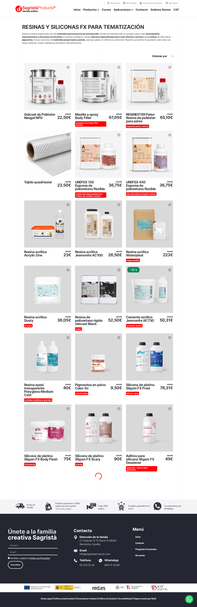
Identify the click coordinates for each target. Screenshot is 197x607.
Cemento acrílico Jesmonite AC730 (140, 319)
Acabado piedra (134, 325)
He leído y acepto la (30, 558)
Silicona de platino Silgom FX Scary (89, 457)
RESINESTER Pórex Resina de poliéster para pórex (141, 117)
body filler (93, 123)
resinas (144, 126)
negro (78, 329)
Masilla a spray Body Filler (86, 116)
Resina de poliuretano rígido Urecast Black (89, 320)
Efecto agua (132, 393)
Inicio (138, 537)
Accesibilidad (125, 598)
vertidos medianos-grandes (38, 400)
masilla (79, 125)
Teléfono (85, 560)
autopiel (144, 194)
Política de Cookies (107, 598)
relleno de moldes (84, 196)
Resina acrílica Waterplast (137, 253)
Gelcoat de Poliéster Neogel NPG (39, 116)
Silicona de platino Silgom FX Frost (140, 386)
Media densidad (83, 194)
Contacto (139, 543)
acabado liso (82, 123)
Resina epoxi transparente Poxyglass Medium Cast (38, 390)
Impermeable (133, 260)
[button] (68, 66)
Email (83, 550)
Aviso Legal (46, 598)
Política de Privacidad (39, 558)
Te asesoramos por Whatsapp (172, 507)
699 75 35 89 (112, 565)
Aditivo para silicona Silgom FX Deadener (140, 459)
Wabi (153, 598)
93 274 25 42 (87, 565)
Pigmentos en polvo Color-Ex (90, 386)
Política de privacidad (64, 598)
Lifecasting (30, 464)
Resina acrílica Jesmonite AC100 (89, 253)
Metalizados (82, 393)
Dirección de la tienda (94, 537)
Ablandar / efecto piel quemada (137, 468)
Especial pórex (134, 126)
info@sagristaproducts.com (95, 554)
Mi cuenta (140, 555)
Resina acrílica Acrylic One (35, 253)
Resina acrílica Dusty (35, 319)
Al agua (28, 325)
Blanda (79, 464)
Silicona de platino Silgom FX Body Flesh (41, 457)
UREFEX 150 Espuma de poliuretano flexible (90, 185)
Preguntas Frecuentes (146, 549)
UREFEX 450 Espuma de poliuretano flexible (141, 185)
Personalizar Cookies (86, 598)
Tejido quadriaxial (38, 182)
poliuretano (97, 194)
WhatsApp (112, 560)
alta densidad (133, 194)
